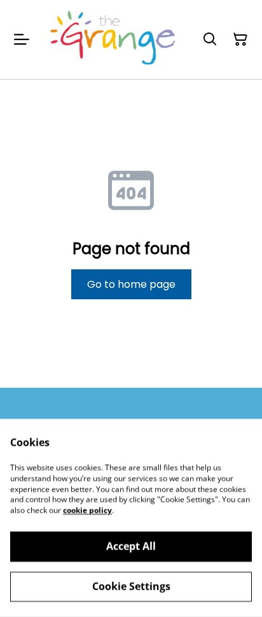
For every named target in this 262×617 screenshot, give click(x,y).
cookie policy (87, 510)
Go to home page (131, 284)
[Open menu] (21, 39)
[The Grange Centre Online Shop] (113, 39)
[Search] (210, 39)
